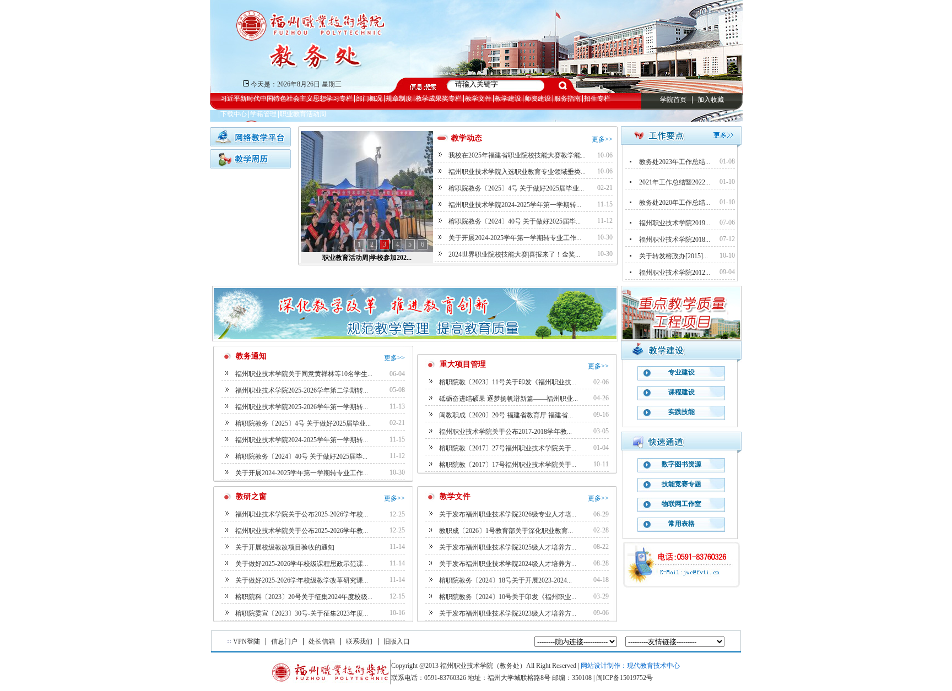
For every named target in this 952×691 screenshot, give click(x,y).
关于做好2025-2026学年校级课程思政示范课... (301, 564)
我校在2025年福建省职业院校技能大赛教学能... (517, 155)
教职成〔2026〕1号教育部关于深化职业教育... (506, 531)
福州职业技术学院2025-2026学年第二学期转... (301, 390)
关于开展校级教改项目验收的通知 (284, 547)
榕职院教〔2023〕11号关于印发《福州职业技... (507, 382)
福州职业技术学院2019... (674, 223)
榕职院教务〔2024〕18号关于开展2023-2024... (505, 580)
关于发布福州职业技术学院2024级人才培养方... (507, 564)
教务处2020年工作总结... (674, 202)
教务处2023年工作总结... (674, 162)
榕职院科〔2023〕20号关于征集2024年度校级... (303, 597)
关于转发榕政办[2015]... (673, 256)
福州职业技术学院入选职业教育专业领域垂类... (517, 172)
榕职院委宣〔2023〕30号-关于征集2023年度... (301, 613)
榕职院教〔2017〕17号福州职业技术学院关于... (507, 465)
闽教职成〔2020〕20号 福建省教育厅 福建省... (506, 415)
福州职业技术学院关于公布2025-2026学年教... (301, 531)
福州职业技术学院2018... (674, 239)
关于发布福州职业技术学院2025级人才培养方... (507, 547)
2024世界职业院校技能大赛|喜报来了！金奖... (514, 254)
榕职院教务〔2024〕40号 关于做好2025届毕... (514, 221)
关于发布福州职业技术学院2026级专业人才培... (507, 514)
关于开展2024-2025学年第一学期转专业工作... (514, 238)
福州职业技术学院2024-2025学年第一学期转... (514, 205)
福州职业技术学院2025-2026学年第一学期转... (301, 407)
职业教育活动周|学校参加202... (367, 258)
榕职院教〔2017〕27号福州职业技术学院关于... (507, 448)
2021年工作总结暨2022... (674, 182)
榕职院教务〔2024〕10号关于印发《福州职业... (507, 597)
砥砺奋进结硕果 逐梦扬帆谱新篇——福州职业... (508, 398)
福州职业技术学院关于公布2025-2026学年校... (301, 514)
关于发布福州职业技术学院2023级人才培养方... (507, 613)
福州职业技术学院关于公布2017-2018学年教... (505, 432)
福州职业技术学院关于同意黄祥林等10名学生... (303, 374)
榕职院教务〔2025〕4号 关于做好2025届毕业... (516, 188)
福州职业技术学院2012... (674, 272)
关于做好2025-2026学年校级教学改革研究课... (301, 580)
